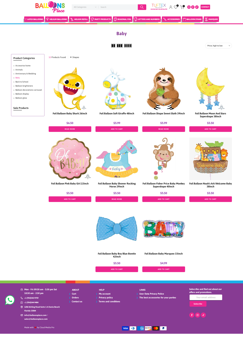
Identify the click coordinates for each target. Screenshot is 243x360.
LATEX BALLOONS (35, 19)
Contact (205, 7)
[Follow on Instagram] (197, 315)
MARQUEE (213, 19)
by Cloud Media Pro (45, 327)
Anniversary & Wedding (25, 73)
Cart (73, 293)
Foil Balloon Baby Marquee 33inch (164, 253)
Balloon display (22, 94)
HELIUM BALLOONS (58, 19)
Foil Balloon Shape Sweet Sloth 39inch (164, 113)
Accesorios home (23, 65)
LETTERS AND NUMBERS (149, 19)
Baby (17, 78)
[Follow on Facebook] (191, 315)
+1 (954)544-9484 (31, 302)
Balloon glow (21, 98)
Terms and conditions (109, 301)
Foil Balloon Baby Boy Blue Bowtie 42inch (117, 255)
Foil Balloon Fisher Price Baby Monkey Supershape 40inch (164, 185)
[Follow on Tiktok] (203, 315)
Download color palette (159, 9)
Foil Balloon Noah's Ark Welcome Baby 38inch (210, 185)
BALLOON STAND (194, 19)
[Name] (142, 7)
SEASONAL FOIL (124, 19)
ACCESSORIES (173, 19)
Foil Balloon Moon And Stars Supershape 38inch (210, 115)
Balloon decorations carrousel (28, 90)
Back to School (21, 82)
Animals (19, 70)
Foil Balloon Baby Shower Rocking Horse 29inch (117, 185)
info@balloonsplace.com (35, 315)
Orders (75, 297)
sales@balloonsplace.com (36, 319)
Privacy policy (105, 297)
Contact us (77, 301)
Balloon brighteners (24, 86)
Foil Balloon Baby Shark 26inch (70, 113)
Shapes (75, 57)
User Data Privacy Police (151, 293)
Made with (29, 327)
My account (104, 293)
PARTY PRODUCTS (102, 19)
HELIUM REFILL (81, 19)
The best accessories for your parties (157, 297)
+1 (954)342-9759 (31, 298)
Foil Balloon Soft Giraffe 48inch (117, 113)
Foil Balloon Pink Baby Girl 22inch (70, 183)
